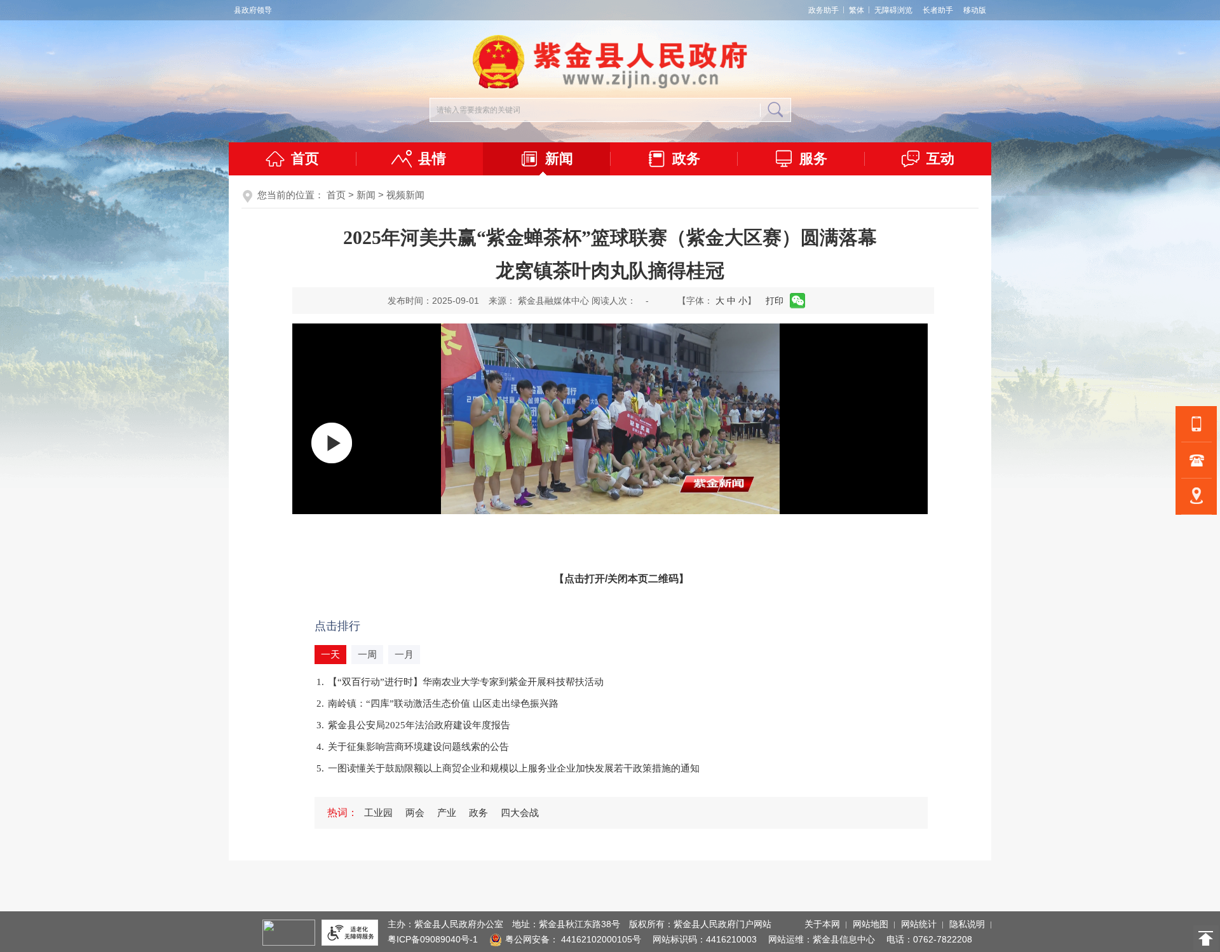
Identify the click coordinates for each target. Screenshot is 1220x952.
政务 (686, 159)
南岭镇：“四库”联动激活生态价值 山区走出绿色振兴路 (443, 703)
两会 (414, 813)
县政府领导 (253, 10)
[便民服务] (1196, 460)
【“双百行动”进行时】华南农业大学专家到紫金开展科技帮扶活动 (466, 682)
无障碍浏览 (893, 10)
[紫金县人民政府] (610, 85)
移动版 (974, 10)
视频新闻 (405, 194)
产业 (446, 813)
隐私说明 (967, 924)
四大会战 (520, 813)
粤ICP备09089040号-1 (433, 939)
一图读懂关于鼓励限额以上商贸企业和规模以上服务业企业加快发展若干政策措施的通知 (514, 768)
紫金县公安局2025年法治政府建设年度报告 (419, 725)
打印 (774, 301)
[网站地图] (1196, 496)
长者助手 (938, 10)
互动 (940, 159)
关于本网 (822, 924)
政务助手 (823, 10)
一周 (367, 654)
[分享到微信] (798, 300)
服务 (813, 159)
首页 (305, 159)
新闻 (559, 159)
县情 (432, 159)
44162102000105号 (601, 939)
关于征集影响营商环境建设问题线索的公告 (418, 747)
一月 (404, 654)
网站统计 (919, 924)
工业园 (378, 813)
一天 (330, 654)
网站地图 (870, 924)
